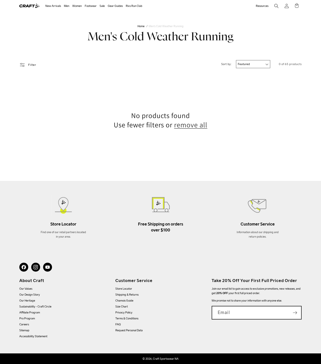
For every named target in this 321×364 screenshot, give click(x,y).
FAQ (118, 324)
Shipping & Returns (127, 294)
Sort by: (226, 64)
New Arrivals (53, 6)
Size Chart (121, 306)
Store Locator (123, 288)
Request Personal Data (129, 330)
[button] (53, 6)
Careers (24, 324)
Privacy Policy (123, 312)
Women (77, 6)
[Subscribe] (294, 313)
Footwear (91, 6)
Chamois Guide (124, 300)
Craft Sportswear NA (166, 358)
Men (66, 6)
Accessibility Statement (33, 336)
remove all (190, 124)
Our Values (25, 288)
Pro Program (27, 318)
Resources (262, 6)
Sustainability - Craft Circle (35, 306)
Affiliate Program (29, 312)
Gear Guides (115, 6)
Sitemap (24, 330)
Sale (102, 6)
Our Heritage (27, 300)
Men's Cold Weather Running (166, 26)
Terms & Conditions (126, 318)
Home (141, 26)
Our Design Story (29, 294)
